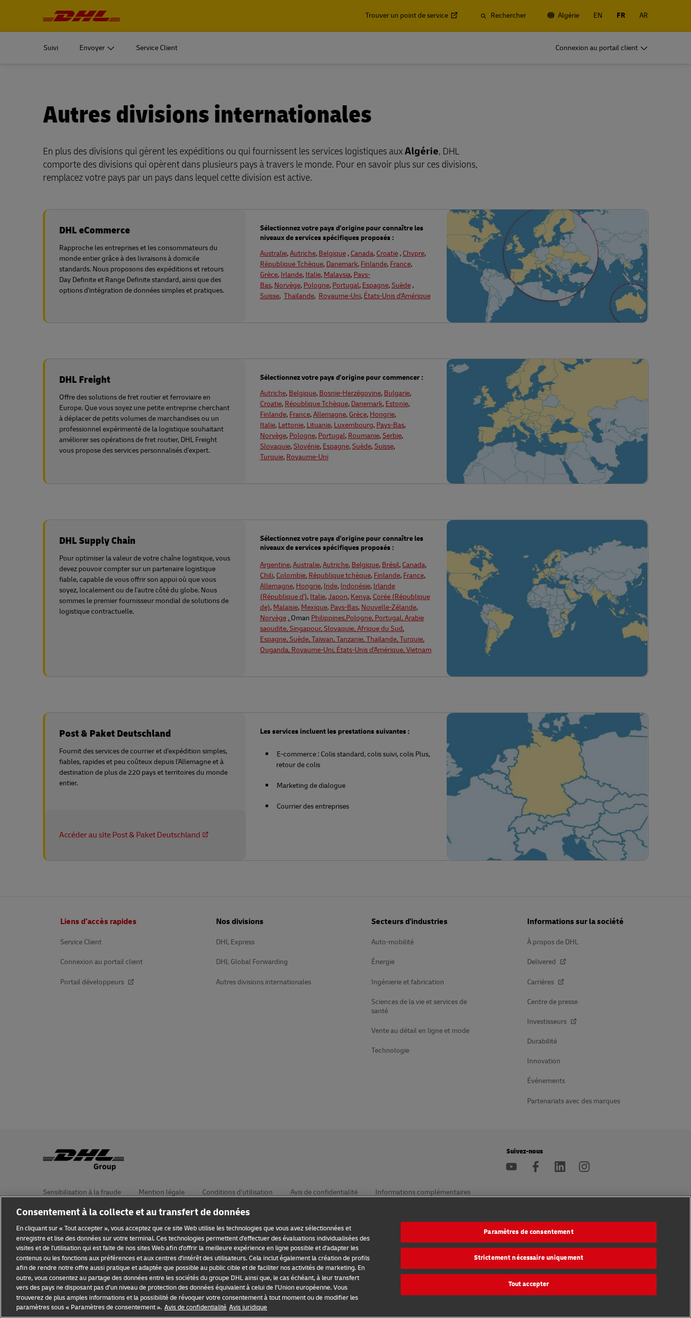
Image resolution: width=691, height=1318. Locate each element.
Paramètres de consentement (528, 1232)
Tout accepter (528, 1284)
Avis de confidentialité (195, 1307)
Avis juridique (248, 1307)
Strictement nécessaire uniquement (528, 1258)
